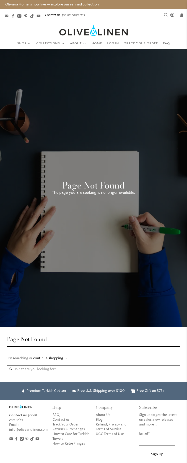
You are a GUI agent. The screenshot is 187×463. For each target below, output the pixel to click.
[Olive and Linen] (93, 30)
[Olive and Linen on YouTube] (39, 17)
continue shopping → (50, 358)
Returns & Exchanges (68, 429)
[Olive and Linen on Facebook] (14, 17)
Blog (99, 420)
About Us (103, 415)
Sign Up (157, 454)
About (76, 43)
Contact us (61, 420)
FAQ (166, 43)
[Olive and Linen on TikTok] (33, 17)
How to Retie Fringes (68, 443)
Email (144, 433)
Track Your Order (141, 43)
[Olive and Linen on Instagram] (20, 17)
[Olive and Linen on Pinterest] (27, 17)
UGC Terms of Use (110, 434)
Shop (21, 43)
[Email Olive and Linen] (8, 17)
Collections (48, 43)
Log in (113, 43)
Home (97, 43)
